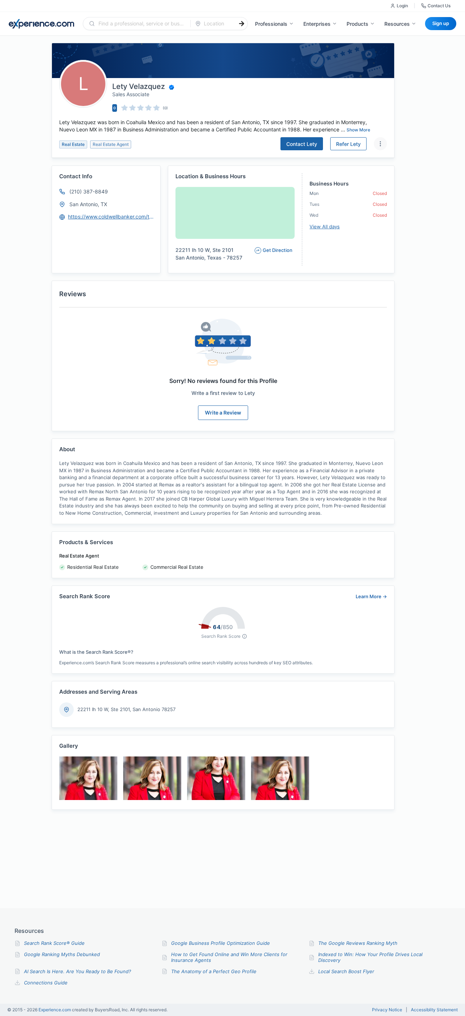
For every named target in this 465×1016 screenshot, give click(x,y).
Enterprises (317, 24)
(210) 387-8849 (88, 191)
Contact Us (439, 5)
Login (402, 5)
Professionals (271, 24)
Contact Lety (301, 144)
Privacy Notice (387, 1009)
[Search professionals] (241, 23)
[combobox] (141, 24)
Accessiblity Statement (434, 1009)
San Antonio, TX (88, 204)
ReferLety (348, 144)
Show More (358, 129)
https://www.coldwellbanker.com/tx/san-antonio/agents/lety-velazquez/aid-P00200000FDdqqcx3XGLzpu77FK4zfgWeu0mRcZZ (111, 216)
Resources (397, 24)
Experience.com (55, 1009)
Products (357, 24)
